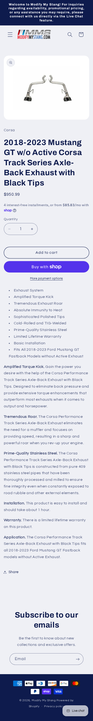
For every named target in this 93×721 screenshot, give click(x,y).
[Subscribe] (77, 659)
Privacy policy (54, 706)
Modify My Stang (44, 700)
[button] (10, 34)
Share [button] (14, 572)
